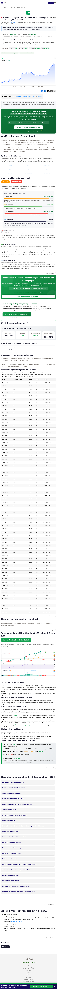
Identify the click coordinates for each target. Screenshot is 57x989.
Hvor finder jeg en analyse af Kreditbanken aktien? (16, 886)
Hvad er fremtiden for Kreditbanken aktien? (14, 837)
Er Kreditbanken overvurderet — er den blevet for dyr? (17, 804)
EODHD (33, 22)
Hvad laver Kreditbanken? (9, 858)
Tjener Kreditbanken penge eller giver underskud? (16, 869)
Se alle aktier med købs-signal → (9, 52)
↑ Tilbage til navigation (50, 273)
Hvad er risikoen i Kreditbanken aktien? (13, 798)
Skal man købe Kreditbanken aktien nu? (13, 782)
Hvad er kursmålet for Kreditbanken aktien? (14, 787)
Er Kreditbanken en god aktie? (10, 831)
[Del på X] (48, 91)
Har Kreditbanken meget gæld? (10, 880)
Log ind (51, 2)
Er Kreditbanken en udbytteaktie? (11, 793)
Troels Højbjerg (12, 22)
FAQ (34, 96)
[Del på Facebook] (42, 91)
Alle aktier (12, 7)
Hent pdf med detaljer (16, 921)
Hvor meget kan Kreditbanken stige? (12, 848)
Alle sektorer (6, 946)
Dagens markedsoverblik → (27, 52)
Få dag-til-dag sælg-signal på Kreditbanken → (28, 296)
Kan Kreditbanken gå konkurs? (11, 875)
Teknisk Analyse (27, 96)
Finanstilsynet (49, 22)
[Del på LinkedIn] (45, 91)
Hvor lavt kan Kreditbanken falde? (11, 853)
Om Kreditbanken (17, 96)
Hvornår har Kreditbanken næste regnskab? (14, 815)
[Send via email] (51, 91)
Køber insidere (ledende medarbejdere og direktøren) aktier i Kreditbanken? (23, 826)
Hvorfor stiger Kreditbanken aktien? (12, 842)
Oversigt (6, 7)
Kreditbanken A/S (21, 7)
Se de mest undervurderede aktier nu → (28, 127)
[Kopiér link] (54, 91)
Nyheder (39, 96)
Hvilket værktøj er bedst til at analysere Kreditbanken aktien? (19, 891)
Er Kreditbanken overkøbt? (9, 809)
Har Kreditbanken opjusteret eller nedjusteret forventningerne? (19, 864)
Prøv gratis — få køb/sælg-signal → (41, 986)
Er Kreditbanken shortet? (9, 820)
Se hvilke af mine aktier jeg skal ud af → (17, 314)
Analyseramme (4, 22)
